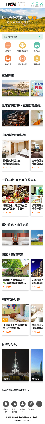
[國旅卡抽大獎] (14, 404)
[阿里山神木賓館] (15, 118)
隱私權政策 (27, 417)
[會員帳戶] (23, 404)
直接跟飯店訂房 (22, 51)
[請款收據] (6, 404)
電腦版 (8, 417)
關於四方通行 (17, 417)
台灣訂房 (8, 51)
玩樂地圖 (37, 64)
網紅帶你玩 (22, 64)
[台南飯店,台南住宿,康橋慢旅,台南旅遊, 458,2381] (15, 237)
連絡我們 (36, 417)
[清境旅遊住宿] (15, 88)
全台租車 (8, 64)
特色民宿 (37, 51)
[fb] (31, 404)
